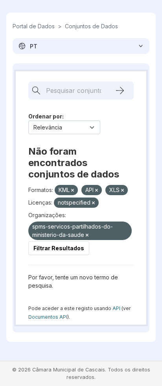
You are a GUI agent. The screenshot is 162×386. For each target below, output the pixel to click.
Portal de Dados (34, 26)
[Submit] (120, 90)
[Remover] (72, 190)
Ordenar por (45, 116)
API (116, 308)
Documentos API (47, 317)
